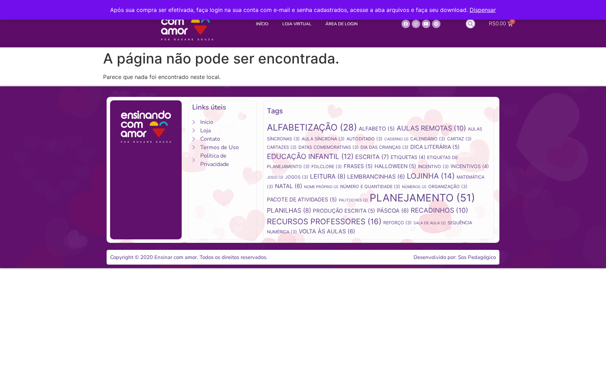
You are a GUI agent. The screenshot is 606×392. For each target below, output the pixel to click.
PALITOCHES (353, 200)
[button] (470, 23)
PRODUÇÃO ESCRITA (344, 210)
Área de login (341, 24)
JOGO (275, 177)
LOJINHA (431, 175)
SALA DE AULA (429, 223)
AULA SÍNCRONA (323, 138)
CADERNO (396, 139)
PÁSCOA (393, 210)
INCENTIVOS (470, 166)
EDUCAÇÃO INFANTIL (310, 156)
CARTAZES (282, 147)
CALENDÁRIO (427, 138)
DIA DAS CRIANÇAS (385, 147)
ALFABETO (377, 128)
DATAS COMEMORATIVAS (328, 147)
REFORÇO (397, 222)
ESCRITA (372, 156)
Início (262, 24)
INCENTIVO (433, 166)
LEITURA (327, 176)
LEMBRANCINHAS (376, 176)
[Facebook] (406, 24)
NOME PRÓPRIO (321, 187)
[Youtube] (426, 24)
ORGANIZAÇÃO (447, 186)
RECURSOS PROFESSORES (324, 221)
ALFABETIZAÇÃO (312, 127)
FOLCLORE (326, 166)
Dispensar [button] (483, 9)
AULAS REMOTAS (431, 128)
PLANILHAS (289, 210)
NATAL (288, 186)
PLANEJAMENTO (422, 198)
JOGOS (296, 177)
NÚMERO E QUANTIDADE (370, 186)
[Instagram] (416, 24)
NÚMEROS (414, 187)
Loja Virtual (296, 24)
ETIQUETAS (408, 157)
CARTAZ (459, 138)
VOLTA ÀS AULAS (327, 231)
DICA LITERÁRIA (435, 147)
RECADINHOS (439, 210)
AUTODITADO (364, 138)
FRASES (358, 166)
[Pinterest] (436, 24)
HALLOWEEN (395, 166)
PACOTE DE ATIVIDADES (302, 199)
